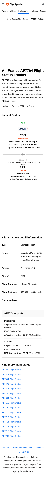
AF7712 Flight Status (11, 426)
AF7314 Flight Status (11, 374)
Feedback (39, 448)
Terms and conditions (22, 448)
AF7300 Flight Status (11, 370)
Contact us (24, 452)
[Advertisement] (23, 45)
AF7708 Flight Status (11, 436)
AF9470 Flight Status (11, 384)
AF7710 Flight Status (11, 431)
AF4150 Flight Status (11, 407)
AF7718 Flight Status (11, 412)
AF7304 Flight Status (11, 379)
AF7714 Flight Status (11, 422)
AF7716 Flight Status (11, 417)
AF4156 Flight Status (11, 403)
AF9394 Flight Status (11, 398)
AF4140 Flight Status (11, 393)
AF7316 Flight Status (11, 389)
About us (6, 448)
